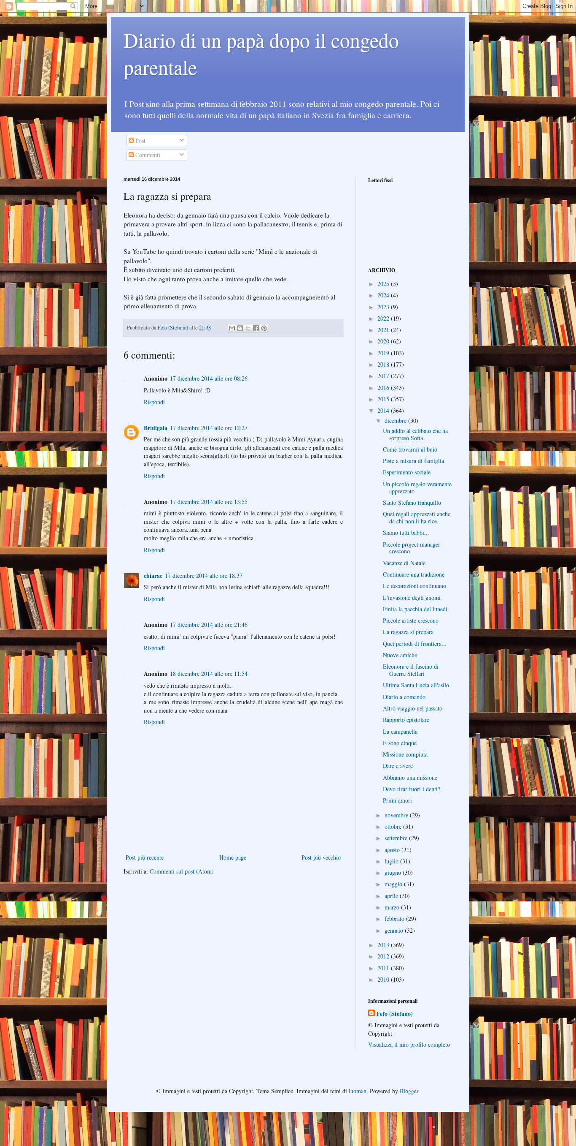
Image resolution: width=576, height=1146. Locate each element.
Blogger (409, 1091)
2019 (384, 353)
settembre (397, 838)
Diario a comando (404, 697)
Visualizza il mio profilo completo (409, 1044)
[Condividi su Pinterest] (264, 328)
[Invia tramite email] (232, 328)
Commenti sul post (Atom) (182, 871)
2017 (384, 376)
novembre (397, 815)
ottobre (394, 826)
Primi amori (397, 800)
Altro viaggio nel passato (412, 708)
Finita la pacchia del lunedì (415, 609)
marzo (393, 907)
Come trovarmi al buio (410, 449)
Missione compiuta (405, 754)
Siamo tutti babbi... (406, 532)
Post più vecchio (321, 857)
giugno (394, 872)
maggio (394, 884)
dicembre (396, 420)
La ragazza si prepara (408, 632)
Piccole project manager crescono (411, 547)
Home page (232, 857)
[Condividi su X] (248, 328)
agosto (393, 850)
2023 (384, 307)
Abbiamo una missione (410, 777)
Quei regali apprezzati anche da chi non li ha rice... (416, 517)
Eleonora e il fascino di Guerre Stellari (411, 670)
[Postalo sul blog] (240, 328)
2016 (384, 388)
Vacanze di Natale (404, 563)
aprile (392, 896)
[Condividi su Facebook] (256, 328)
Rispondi (154, 402)
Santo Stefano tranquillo (412, 502)
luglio (392, 861)
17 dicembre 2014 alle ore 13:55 (209, 502)
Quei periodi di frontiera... (415, 644)
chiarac (153, 575)
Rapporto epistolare (406, 720)
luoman (357, 1091)
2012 (384, 956)
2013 (384, 945)
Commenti (147, 155)
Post (139, 140)
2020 (384, 341)
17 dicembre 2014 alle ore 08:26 (209, 378)
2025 (384, 284)
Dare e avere (398, 766)
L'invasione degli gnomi (412, 597)
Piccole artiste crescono (411, 620)
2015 (384, 399)
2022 (384, 318)
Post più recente (145, 857)
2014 (384, 410)
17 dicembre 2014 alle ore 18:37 (203, 576)
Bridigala (155, 427)
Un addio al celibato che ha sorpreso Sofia (415, 434)
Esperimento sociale (407, 472)
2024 (384, 295)
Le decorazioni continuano (414, 586)
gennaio (395, 930)
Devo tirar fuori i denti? (411, 789)
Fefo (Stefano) (395, 1014)
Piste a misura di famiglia (413, 461)
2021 (384, 330)
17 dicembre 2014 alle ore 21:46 (209, 625)
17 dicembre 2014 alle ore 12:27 (209, 428)
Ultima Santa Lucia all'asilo (416, 685)
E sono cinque (400, 743)
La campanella (400, 731)
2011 (384, 968)
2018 (384, 364)
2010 (384, 979)
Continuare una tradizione (413, 574)
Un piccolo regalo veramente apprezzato (417, 487)
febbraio (395, 919)
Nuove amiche (400, 655)
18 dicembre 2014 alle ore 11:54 (209, 674)
